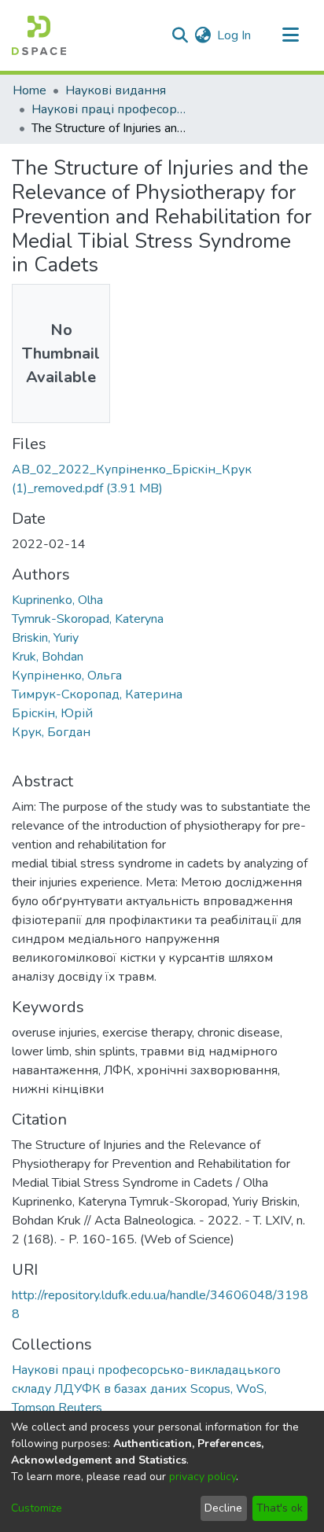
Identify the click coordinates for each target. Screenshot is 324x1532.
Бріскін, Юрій (52, 713)
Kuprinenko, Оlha (57, 600)
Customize (36, 1508)
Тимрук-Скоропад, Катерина (97, 694)
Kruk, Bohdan (47, 656)
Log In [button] (234, 35)
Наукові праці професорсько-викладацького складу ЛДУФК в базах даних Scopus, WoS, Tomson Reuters (110, 109)
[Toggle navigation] (290, 35)
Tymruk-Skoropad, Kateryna (88, 619)
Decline (223, 1508)
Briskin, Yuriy (45, 637)
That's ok (279, 1508)
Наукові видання (115, 90)
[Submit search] (180, 35)
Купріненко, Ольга (67, 675)
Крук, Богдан (51, 732)
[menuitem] (202, 35)
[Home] (39, 35)
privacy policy (202, 1476)
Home (29, 90)
